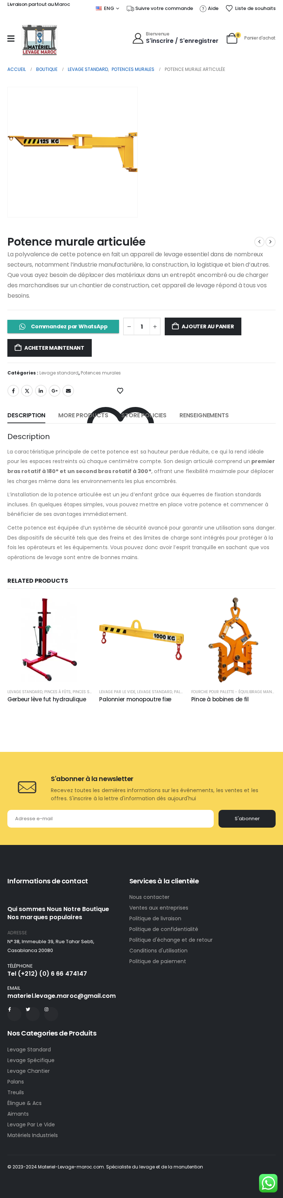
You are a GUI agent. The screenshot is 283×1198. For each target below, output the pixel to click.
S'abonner (247, 818)
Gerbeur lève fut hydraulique (46, 699)
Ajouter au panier (208, 326)
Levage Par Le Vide (31, 1124)
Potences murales (101, 373)
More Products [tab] (83, 415)
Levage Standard (29, 1049)
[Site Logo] (39, 40)
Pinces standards (91, 692)
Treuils (15, 1092)
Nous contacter (150, 897)
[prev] (259, 242)
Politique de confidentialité (163, 929)
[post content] (49, 640)
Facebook (13, 391)
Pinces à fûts (57, 692)
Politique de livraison (155, 918)
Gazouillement (27, 391)
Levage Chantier (28, 1071)
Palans (15, 1081)
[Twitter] (33, 1014)
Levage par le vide (117, 692)
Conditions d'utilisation (158, 950)
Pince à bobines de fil (220, 699)
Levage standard (58, 373)
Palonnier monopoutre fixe (135, 699)
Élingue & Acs (24, 1103)
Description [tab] (26, 415)
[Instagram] (51, 1014)
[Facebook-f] (14, 1014)
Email (68, 391)
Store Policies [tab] (144, 415)
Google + (54, 391)
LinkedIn (41, 391)
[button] (121, 201)
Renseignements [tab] (204, 415)
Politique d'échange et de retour (171, 940)
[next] (270, 242)
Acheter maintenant (54, 348)
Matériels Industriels (32, 1135)
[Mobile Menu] (10, 38)
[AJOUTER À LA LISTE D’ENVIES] (120, 390)
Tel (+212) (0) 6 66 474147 (47, 973)
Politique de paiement (157, 961)
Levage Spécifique (31, 1060)
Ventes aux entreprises (158, 907)
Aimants (18, 1113)
